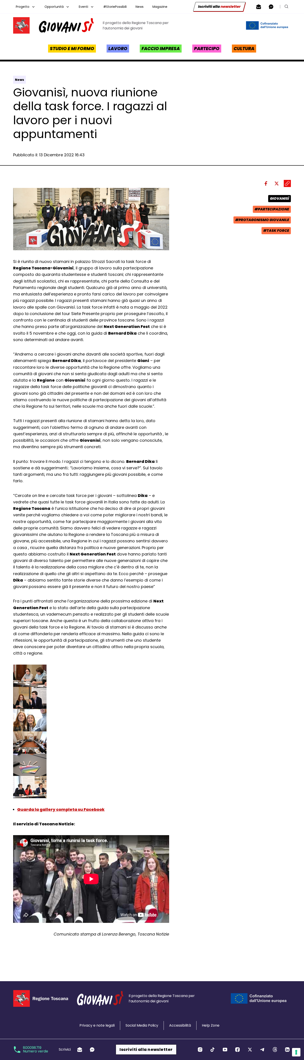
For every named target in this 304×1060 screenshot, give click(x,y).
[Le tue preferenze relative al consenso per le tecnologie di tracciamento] (296, 1052)
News (140, 6)
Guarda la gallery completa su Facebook (61, 809)
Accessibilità (180, 1025)
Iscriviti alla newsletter (146, 1049)
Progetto (22, 6)
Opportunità (54, 6)
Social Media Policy (142, 1025)
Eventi (83, 6)
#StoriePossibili (115, 6)
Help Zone (210, 1025)
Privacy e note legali (97, 1025)
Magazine (159, 6)
